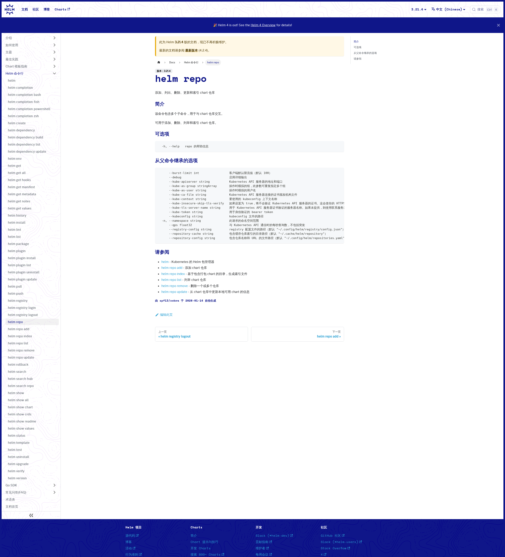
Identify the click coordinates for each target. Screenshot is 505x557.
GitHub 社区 (331, 535)
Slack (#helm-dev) (272, 535)
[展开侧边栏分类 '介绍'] (54, 38)
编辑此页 (166, 315)
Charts (60, 9)
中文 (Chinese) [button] (449, 9)
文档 (25, 9)
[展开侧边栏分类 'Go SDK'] (54, 485)
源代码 (130, 535)
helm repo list (171, 280)
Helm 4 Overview (263, 25)
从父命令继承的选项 (365, 52)
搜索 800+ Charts (206, 554)
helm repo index (173, 274)
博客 (47, 9)
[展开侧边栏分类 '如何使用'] (54, 45)
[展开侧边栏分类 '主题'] (54, 52)
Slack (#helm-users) (339, 542)
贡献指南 (262, 542)
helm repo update (174, 292)
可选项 (357, 47)
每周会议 (262, 554)
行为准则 (131, 554)
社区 (36, 9)
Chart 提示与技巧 (204, 542)
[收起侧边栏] (31, 515)
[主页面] (159, 62)
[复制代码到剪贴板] (339, 146)
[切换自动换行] (332, 172)
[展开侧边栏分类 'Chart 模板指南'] (54, 66)
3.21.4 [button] (417, 9)
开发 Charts (201, 548)
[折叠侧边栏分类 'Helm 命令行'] (54, 73)
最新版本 (191, 50)
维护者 (260, 548)
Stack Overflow (333, 548)
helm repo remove (174, 286)
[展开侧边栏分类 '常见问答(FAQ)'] (54, 492)
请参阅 (357, 58)
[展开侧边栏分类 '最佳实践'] (54, 59)
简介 (356, 41)
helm (165, 262)
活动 (128, 548)
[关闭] (498, 25)
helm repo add (171, 268)
